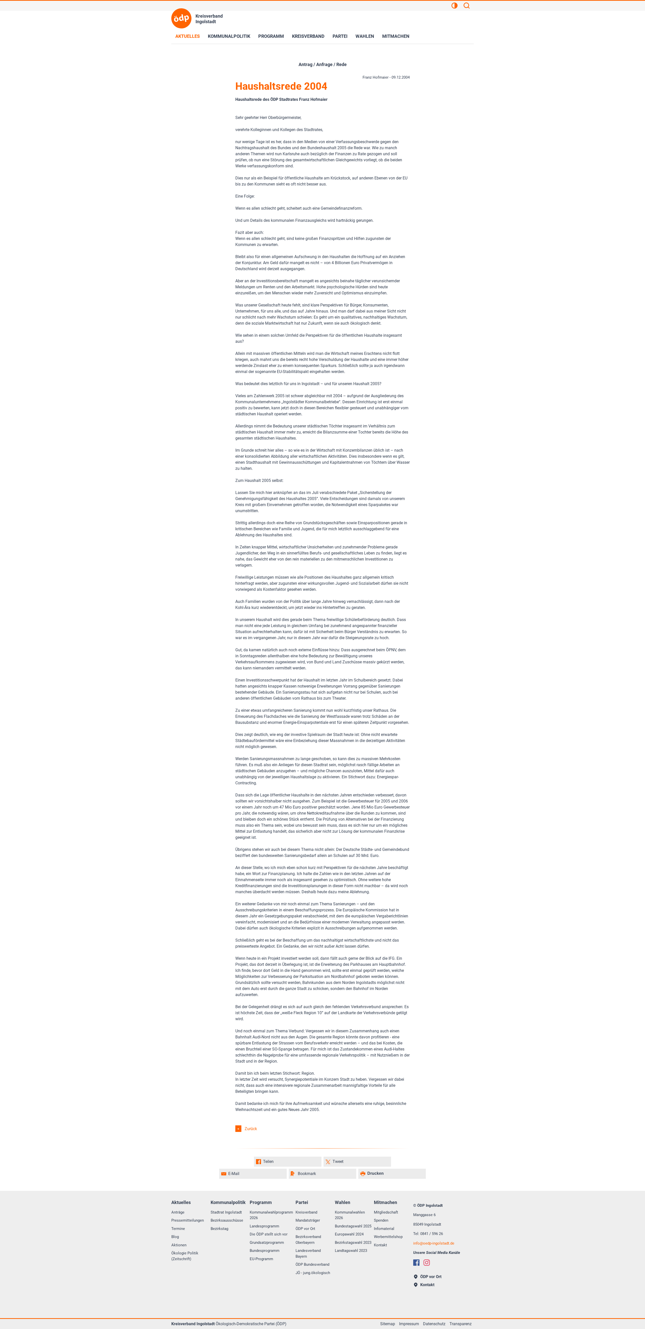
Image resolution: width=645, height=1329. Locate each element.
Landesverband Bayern (308, 1253)
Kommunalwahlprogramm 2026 (271, 1215)
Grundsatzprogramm (267, 1242)
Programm (271, 36)
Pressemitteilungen (187, 1220)
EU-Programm (261, 1259)
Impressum (409, 1323)
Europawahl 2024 (349, 1234)
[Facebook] (416, 1262)
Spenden (381, 1220)
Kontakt (380, 1245)
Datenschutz (434, 1323)
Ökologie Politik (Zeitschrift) (184, 1256)
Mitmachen (395, 36)
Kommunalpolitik (229, 36)
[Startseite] (181, 18)
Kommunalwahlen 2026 (350, 1215)
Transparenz (460, 1323)
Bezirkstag (219, 1228)
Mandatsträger (308, 1220)
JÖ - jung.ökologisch (313, 1273)
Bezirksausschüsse (227, 1220)
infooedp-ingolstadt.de (433, 1243)
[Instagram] (427, 1262)
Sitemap (387, 1323)
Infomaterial (384, 1228)
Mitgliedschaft (386, 1212)
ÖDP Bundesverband (312, 1264)
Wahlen (365, 36)
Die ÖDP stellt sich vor (268, 1234)
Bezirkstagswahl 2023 (353, 1242)
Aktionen (178, 1245)
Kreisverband (308, 36)
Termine (178, 1228)
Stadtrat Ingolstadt (226, 1212)
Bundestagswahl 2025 (353, 1226)
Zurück (251, 1128)
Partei (340, 36)
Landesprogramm (264, 1226)
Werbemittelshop (388, 1236)
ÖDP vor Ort (305, 1228)
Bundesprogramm (264, 1250)
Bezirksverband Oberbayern (308, 1239)
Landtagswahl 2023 (351, 1250)
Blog (175, 1236)
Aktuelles (187, 36)
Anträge (177, 1212)
